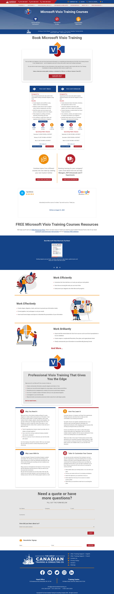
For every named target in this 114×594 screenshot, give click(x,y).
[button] (81, 2)
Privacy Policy (74, 560)
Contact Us (73, 558)
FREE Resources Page (38, 230)
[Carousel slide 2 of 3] (57, 267)
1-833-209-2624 (67, 588)
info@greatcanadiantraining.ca (57, 586)
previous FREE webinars (71, 231)
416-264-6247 (46, 588)
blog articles (55, 231)
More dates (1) (42, 144)
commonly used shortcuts (43, 231)
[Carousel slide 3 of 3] (60, 267)
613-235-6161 (56, 588)
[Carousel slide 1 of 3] (54, 267)
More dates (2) (71, 144)
